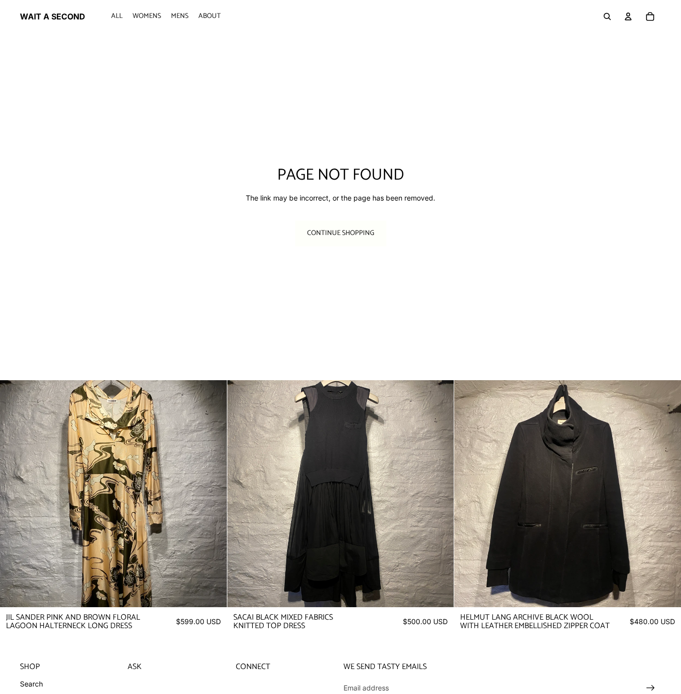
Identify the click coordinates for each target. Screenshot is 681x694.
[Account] (628, 16)
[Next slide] (212, 493)
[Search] (607, 16)
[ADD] (211, 592)
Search (31, 684)
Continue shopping (340, 233)
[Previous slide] (15, 493)
